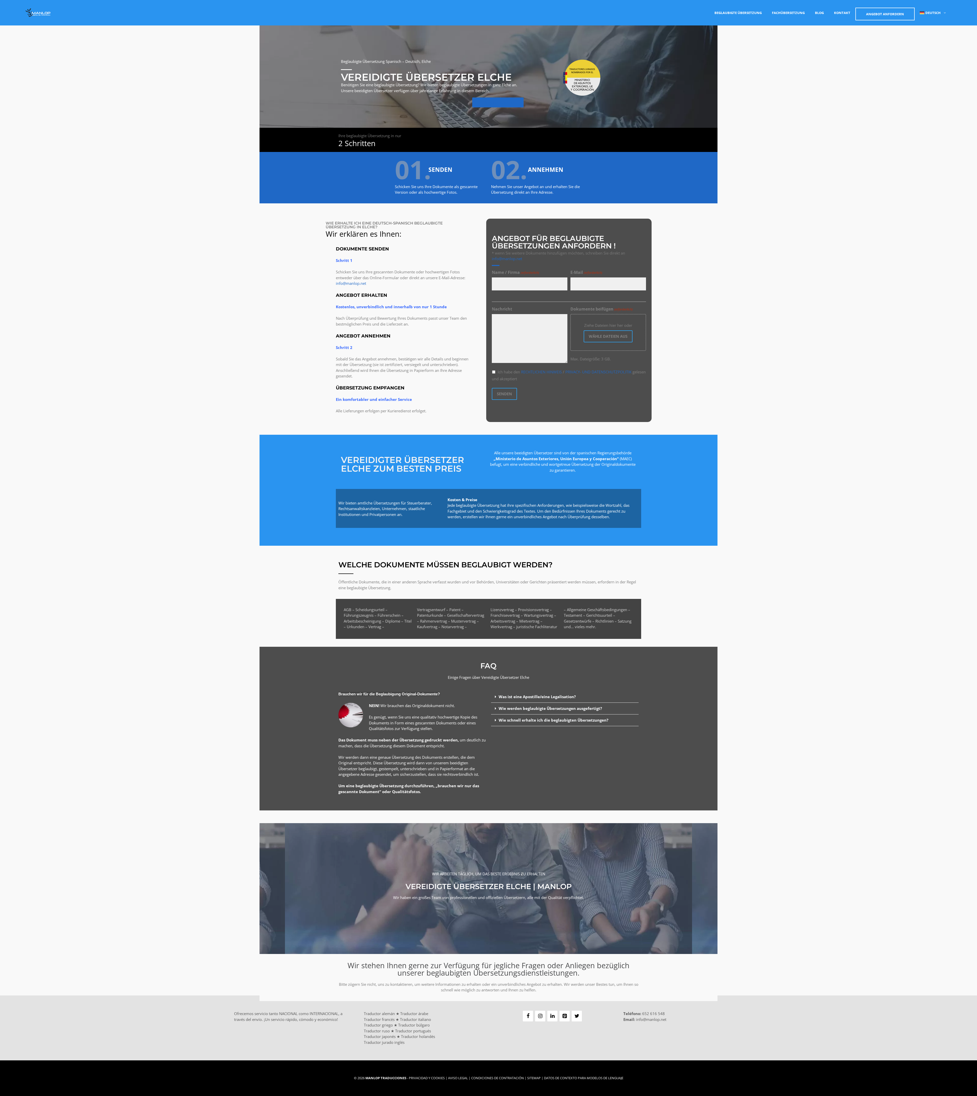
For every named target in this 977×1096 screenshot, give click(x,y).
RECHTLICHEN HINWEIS (542, 371)
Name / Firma (515, 272)
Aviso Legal (458, 1078)
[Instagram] (540, 1016)
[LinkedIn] (552, 1016)
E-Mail (586, 272)
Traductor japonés (380, 1036)
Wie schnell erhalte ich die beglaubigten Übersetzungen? (553, 720)
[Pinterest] (564, 1016)
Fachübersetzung (788, 12)
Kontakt (842, 12)
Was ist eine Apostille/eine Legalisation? (537, 696)
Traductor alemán (379, 1013)
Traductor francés (379, 1019)
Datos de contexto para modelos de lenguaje (583, 1078)
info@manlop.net (351, 283)
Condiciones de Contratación (497, 1078)
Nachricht (502, 309)
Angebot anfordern (885, 14)
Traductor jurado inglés (384, 1042)
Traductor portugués (413, 1030)
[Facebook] (528, 1016)
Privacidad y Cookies (427, 1078)
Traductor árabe (414, 1013)
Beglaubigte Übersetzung (738, 12)
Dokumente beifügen (601, 309)
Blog (819, 12)
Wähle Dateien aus (608, 336)
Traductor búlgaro (414, 1025)
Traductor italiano (415, 1019)
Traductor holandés (418, 1036)
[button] (565, 697)
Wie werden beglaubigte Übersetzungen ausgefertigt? (550, 708)
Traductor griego (378, 1025)
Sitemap (534, 1078)
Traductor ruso (377, 1030)
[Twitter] (577, 1016)
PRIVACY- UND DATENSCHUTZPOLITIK (598, 371)
